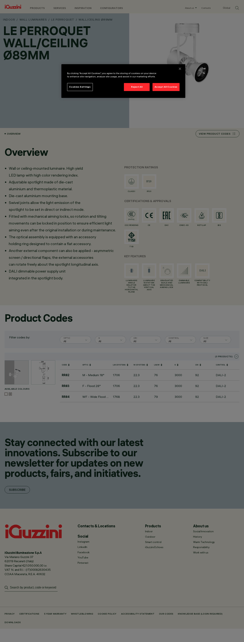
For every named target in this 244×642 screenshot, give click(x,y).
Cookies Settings (80, 87)
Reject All (137, 87)
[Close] (180, 69)
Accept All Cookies (166, 87)
